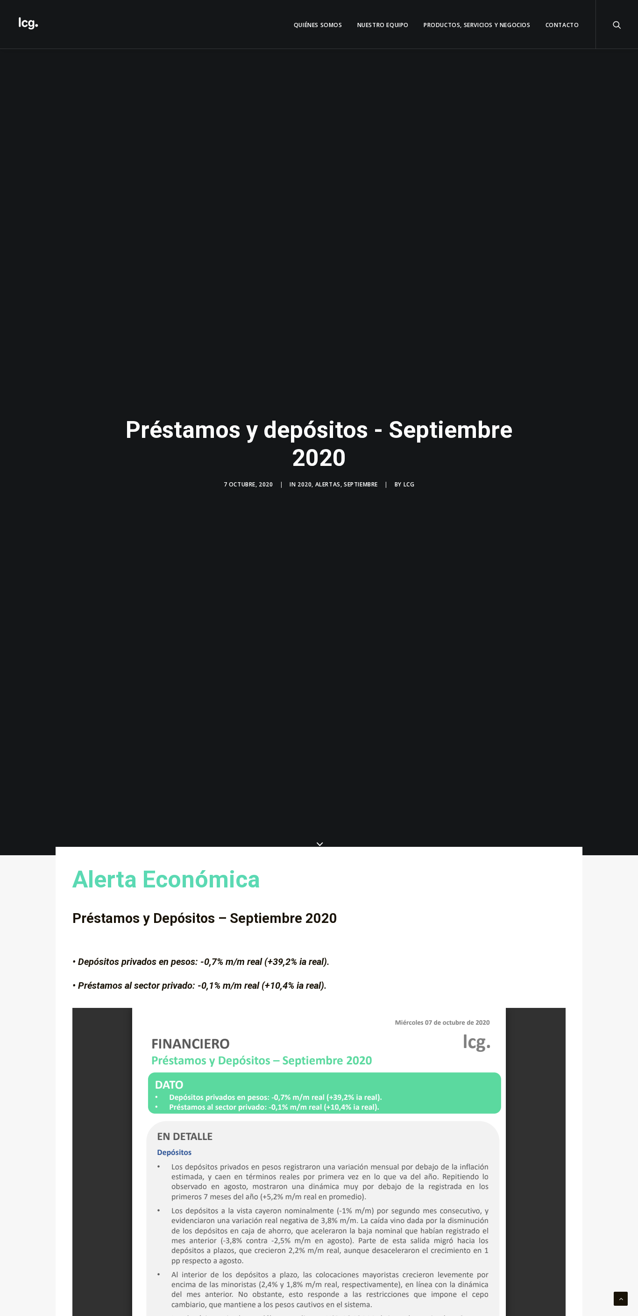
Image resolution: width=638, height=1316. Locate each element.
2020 (305, 484)
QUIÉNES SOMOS (318, 25)
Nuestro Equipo (383, 25)
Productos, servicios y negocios (477, 25)
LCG (409, 484)
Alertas (327, 484)
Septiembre (361, 484)
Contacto (562, 25)
